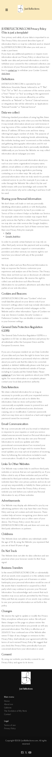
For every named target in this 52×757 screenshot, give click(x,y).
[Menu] (6, 10)
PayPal (8, 233)
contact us (12, 70)
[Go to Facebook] (22, 752)
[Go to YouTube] (30, 752)
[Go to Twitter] (26, 752)
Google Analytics (13, 236)
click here (6, 73)
